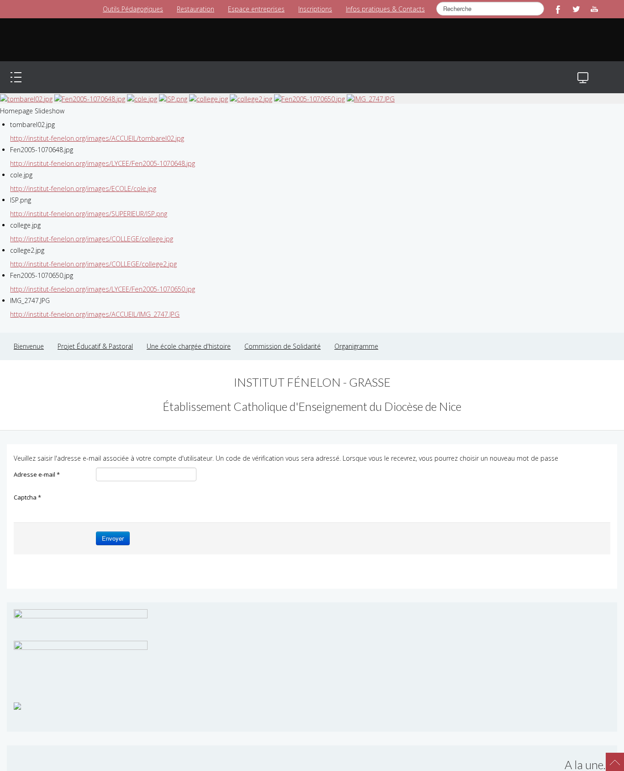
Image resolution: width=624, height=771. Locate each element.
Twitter (576, 9)
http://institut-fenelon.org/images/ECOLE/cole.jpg (81, 179)
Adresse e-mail (37, 465)
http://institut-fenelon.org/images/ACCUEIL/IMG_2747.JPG (93, 305)
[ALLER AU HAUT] (610, 757)
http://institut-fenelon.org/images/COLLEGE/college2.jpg (91, 254)
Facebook (558, 9)
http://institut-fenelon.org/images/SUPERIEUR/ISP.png (87, 204)
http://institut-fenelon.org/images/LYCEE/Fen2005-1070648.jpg (101, 154)
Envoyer (113, 529)
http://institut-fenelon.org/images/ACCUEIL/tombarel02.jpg (95, 129)
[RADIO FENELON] (17, 696)
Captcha (27, 488)
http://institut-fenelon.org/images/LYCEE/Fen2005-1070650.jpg (101, 280)
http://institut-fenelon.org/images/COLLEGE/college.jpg (89, 229)
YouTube (594, 9)
